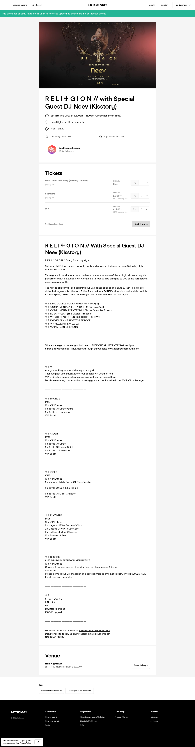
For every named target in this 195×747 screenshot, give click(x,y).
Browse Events (20, 5)
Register (164, 5)
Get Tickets (141, 224)
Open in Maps (141, 665)
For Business (181, 5)
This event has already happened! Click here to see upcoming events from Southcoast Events (54, 13)
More (48, 184)
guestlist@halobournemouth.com (103, 573)
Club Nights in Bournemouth (79, 691)
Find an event (51, 717)
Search (38, 5)
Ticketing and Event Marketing (92, 717)
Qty (134, 183)
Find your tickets (52, 721)
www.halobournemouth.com (123, 348)
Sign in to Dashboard (88, 721)
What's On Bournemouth (51, 691)
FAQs (47, 725)
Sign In (152, 5)
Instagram (154, 717)
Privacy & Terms (121, 717)
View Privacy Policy (23, 743)
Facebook (154, 721)
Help (82, 725)
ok (38, 742)
